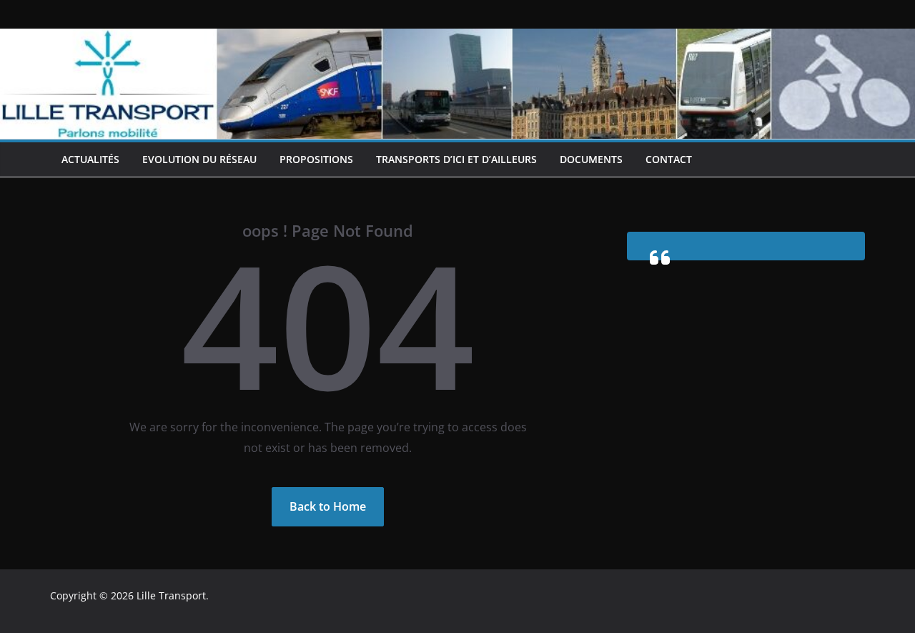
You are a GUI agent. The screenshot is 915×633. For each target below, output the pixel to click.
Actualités (90, 159)
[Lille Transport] (457, 38)
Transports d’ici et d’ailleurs (456, 159)
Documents (591, 159)
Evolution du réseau (199, 159)
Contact (669, 159)
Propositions (316, 159)
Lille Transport (171, 595)
